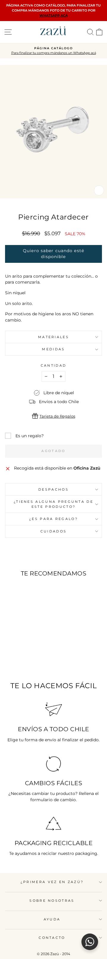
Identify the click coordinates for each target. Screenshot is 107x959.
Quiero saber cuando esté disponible (53, 253)
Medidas (53, 349)
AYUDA (52, 919)
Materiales (53, 337)
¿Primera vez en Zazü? (52, 882)
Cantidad (54, 365)
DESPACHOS (53, 489)
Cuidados (53, 531)
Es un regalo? (29, 435)
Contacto (52, 938)
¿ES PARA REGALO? (53, 519)
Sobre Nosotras (51, 900)
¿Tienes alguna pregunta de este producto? (53, 504)
